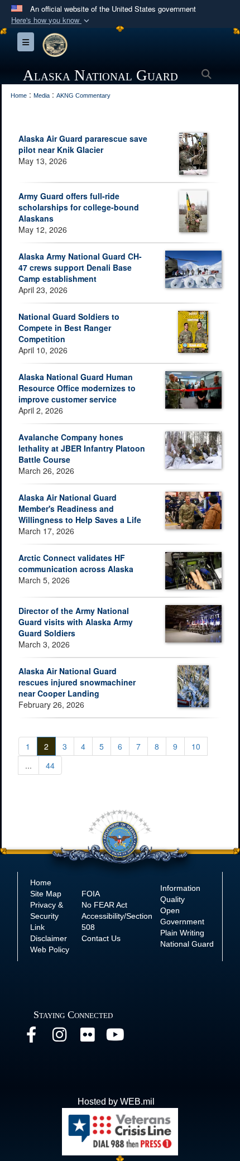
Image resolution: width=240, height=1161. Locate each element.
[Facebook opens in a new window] (31, 1037)
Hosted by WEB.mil (116, 1101)
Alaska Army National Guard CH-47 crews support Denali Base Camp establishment (80, 267)
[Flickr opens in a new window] (87, 1037)
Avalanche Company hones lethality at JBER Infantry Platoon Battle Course (81, 448)
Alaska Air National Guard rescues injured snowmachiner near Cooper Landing (77, 682)
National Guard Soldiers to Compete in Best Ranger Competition (68, 327)
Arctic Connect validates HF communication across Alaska (75, 563)
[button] (51, 20)
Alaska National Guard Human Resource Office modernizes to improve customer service (77, 388)
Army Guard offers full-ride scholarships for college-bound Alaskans (78, 207)
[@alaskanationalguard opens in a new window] (59, 1037)
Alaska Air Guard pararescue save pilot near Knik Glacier (82, 144)
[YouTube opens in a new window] (115, 1037)
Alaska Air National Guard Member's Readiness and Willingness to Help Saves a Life (79, 508)
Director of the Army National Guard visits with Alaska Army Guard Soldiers (75, 622)
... (28, 765)
